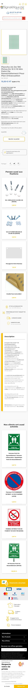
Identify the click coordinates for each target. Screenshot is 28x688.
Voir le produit (14, 190)
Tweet (14, 163)
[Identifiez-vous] (23, 4)
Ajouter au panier (14, 139)
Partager (10, 163)
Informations (6, 633)
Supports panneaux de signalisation (13, 152)
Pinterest (18, 163)
